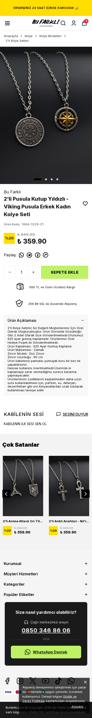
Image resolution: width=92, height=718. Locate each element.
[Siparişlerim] (74, 23)
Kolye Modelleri (50, 36)
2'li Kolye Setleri (17, 40)
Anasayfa (11, 36)
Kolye (29, 36)
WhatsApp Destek (50, 652)
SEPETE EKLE (65, 272)
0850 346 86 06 (46, 630)
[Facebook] (7, 680)
